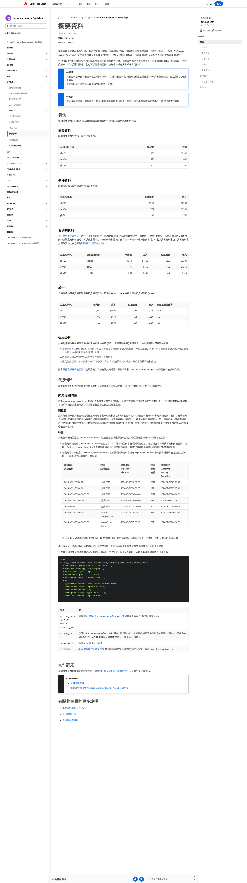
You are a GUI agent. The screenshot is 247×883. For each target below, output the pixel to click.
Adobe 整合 (11, 203)
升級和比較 (11, 59)
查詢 (73, 349)
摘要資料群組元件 (89, 243)
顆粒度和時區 (208, 81)
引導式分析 (11, 175)
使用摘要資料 (77, 683)
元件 (8, 180)
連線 (8, 76)
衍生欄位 (13, 127)
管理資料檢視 (15, 99)
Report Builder (13, 186)
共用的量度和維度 (15, 146)
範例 (202, 41)
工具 (8, 152)
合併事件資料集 (71, 235)
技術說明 (10, 232)
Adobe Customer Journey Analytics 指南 (24, 42)
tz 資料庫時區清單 (90, 649)
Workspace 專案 (13, 158)
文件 (60, 17)
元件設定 (12, 111)
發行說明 (10, 48)
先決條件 (204, 76)
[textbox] (26, 26)
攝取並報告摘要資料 (75, 369)
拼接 (8, 198)
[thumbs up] (135, 879)
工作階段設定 (69, 714)
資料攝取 (10, 65)
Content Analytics (14, 163)
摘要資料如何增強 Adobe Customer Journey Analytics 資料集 (99, 687)
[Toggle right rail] (199, 11)
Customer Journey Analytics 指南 (112, 17)
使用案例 (10, 215)
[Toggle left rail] (47, 11)
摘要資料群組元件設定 (115, 670)
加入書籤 (206, 31)
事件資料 (206, 53)
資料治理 (10, 209)
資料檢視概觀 (15, 87)
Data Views (69, 38)
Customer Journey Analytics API (19, 237)
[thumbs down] (141, 879)
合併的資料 (207, 59)
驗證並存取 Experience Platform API (102, 616)
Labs (9, 220)
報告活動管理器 (12, 192)
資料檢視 (10, 82)
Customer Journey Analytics (79, 17)
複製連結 (218, 31)
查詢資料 (206, 70)
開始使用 (10, 53)
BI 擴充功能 (14, 122)
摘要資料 (13, 133)
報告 (204, 64)
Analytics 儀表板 (13, 169)
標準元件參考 (15, 116)
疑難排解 (10, 226)
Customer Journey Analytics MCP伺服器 (23, 243)
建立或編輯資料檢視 (18, 93)
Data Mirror (12, 71)
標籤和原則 (14, 140)
